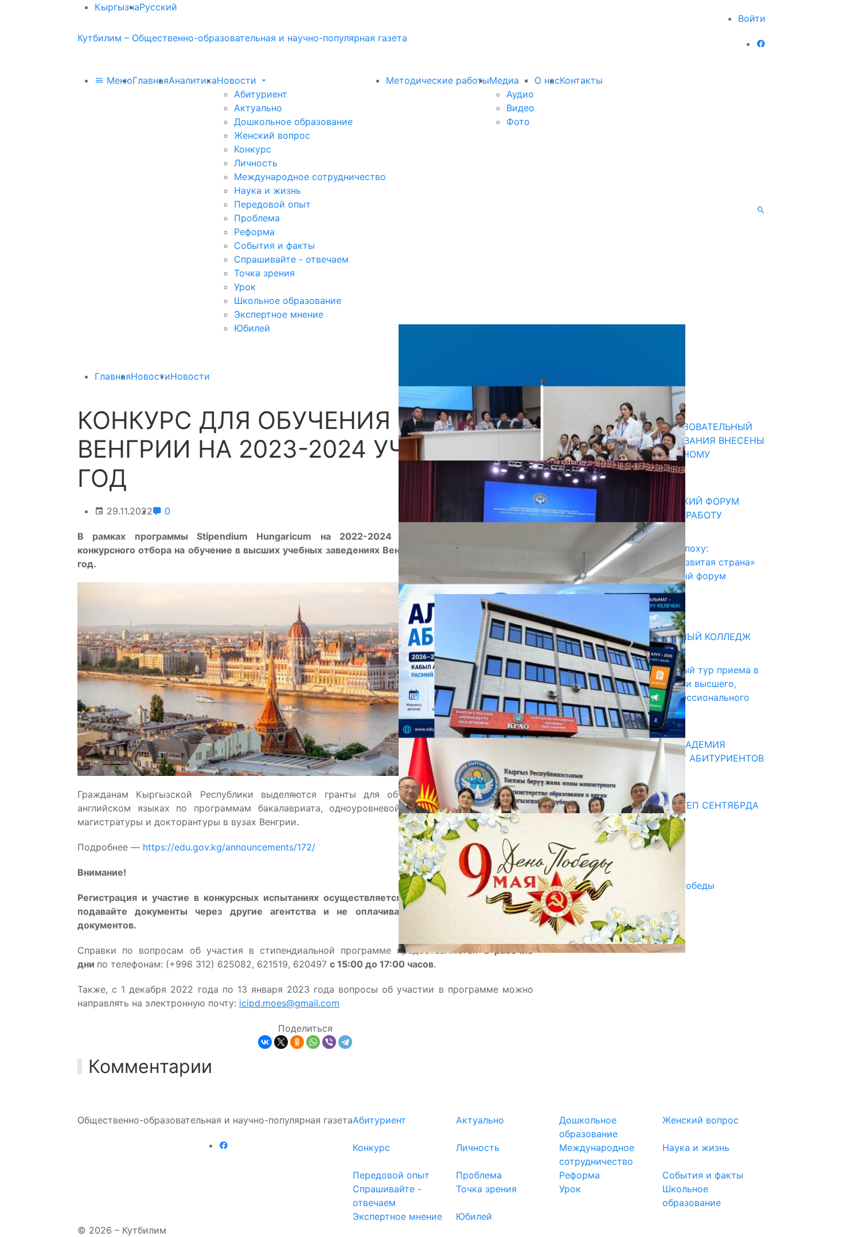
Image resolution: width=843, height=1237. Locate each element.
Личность (256, 163)
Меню (118, 80)
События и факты (274, 245)
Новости (238, 80)
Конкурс (252, 149)
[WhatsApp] (313, 1042)
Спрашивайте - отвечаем (291, 259)
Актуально (258, 108)
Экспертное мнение (278, 314)
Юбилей (252, 328)
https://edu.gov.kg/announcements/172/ (229, 847)
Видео (520, 108)
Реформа (254, 231)
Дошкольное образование (293, 121)
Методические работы (437, 80)
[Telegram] (345, 1042)
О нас (547, 80)
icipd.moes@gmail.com (289, 1003)
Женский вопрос (272, 135)
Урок (245, 286)
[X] (281, 1042)
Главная (150, 80)
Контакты (581, 80)
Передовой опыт (272, 204)
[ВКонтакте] (265, 1042)
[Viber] (329, 1042)
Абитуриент (260, 94)
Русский (158, 7)
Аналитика (193, 80)
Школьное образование (287, 300)
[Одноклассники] (297, 1042)
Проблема (257, 218)
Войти (752, 18)
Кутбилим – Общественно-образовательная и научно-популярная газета (242, 38)
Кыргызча (117, 7)
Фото (518, 121)
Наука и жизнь (267, 190)
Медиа (505, 80)
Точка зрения (264, 273)
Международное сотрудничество (310, 176)
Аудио (520, 94)
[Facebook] (761, 43)
